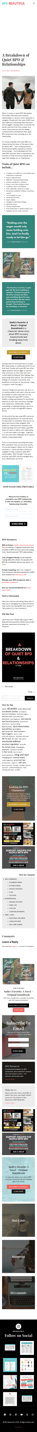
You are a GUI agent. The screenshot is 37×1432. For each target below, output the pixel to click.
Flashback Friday (15, 882)
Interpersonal (10, 899)
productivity (6, 763)
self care (22, 762)
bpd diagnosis (15, 719)
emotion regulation (10, 744)
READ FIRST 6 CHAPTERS (18, 352)
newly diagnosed (7, 760)
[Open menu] (33, 3)
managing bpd (7, 758)
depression (22, 739)
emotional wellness (11, 741)
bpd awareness (18, 716)
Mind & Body (18, 1220)
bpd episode (26, 719)
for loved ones (8, 747)
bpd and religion (22, 714)
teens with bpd (7, 765)
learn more (18, 809)
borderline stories (10, 711)
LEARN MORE (18, 357)
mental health (19, 757)
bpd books (6, 719)
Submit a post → (10, 1103)
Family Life (13, 905)
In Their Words (14, 886)
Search (30, 698)
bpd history (6, 724)
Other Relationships (16, 912)
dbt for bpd (6, 739)
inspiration (5, 750)
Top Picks (12, 895)
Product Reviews (15, 889)
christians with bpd (22, 736)
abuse (4, 709)
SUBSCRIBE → (18, 523)
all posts (12, 708)
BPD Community (11, 879)
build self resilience (8, 736)
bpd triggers (7, 734)
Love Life (5, 70)
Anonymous (15, 70)
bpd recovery (7, 727)
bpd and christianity (9, 714)
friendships (20, 747)
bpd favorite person (10, 721)
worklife (17, 770)
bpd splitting (7, 729)
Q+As (11, 892)
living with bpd (21, 754)
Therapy (15, 765)
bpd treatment (19, 731)
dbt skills (15, 739)
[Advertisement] (18, 28)
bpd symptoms (7, 731)
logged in (15, 946)
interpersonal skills (16, 750)
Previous (9, 686)
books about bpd (24, 709)
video (25, 767)
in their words (7, 752)
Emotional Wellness (17, 918)
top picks (5, 767)
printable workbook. (10, 582)
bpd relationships (21, 726)
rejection (14, 763)
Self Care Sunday (15, 924)
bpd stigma (17, 729)
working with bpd (8, 770)
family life (23, 744)
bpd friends (24, 721)
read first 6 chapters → (18, 1005)
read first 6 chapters (18, 804)
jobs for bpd (17, 752)
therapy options (24, 765)
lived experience (8, 755)
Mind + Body (9, 915)
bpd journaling (15, 724)
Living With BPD (15, 921)
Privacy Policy (18, 1427)
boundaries (22, 712)
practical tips (19, 760)
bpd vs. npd (18, 734)
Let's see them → (10, 1079)
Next (30, 691)
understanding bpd (15, 767)
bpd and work (7, 716)
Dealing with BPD (15, 902)
